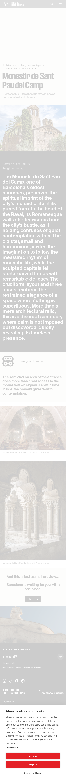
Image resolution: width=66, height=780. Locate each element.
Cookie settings (33, 772)
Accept (33, 756)
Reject (33, 764)
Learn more (12, 747)
